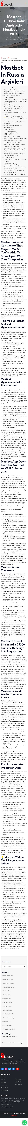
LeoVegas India (7, 1006)
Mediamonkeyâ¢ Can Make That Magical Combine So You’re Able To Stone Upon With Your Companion (14, 91)
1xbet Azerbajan (8, 979)
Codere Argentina (8, 991)
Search (24, 966)
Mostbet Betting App (10, 163)
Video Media (18, 1082)
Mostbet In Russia (9, 129)
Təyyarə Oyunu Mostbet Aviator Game (15, 138)
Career (3, 1079)
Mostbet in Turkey (8, 1017)
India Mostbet (7, 998)
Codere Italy (6, 994)
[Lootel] (6, 3)
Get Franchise (4, 1090)
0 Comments (13, 58)
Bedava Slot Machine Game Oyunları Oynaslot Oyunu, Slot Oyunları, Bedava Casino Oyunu (15, 150)
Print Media (18, 1079)
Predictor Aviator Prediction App (13, 116)
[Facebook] (2, 1069)
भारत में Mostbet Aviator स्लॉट (12, 137)
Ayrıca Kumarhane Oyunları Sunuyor (14, 144)
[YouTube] (17, 1069)
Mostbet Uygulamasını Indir (12, 146)
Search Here (6, 962)
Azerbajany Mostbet (9, 987)
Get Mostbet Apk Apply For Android (14, 174)
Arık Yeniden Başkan (10, 131)
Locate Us (3, 1082)
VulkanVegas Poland (9, 1029)
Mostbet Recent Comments (12, 105)
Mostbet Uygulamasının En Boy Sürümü (15, 99)
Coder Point (14, 1115)
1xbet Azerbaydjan (8, 983)
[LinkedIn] (13, 1069)
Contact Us (4, 1085)
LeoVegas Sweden (8, 1014)
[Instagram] (6, 1069)
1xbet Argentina (8, 975)
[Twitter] (9, 1069)
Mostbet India (7, 1021)
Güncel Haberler (9, 157)
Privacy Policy (4, 1087)
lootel (4, 58)
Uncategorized (7, 1025)
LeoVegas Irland (7, 1010)
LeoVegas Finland (8, 1002)
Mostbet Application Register (12, 165)
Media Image (18, 1084)
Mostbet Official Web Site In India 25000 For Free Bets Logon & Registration (13, 108)
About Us (3, 1077)
